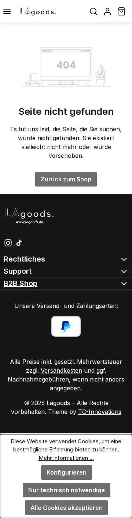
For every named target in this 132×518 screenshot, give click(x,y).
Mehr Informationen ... (66, 457)
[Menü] (7, 11)
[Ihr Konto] (107, 11)
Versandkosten (61, 370)
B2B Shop (20, 283)
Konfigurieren (67, 472)
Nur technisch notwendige (66, 490)
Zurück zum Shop (66, 179)
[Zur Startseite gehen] (50, 11)
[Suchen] (93, 11)
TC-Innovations (99, 411)
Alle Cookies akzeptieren (66, 507)
